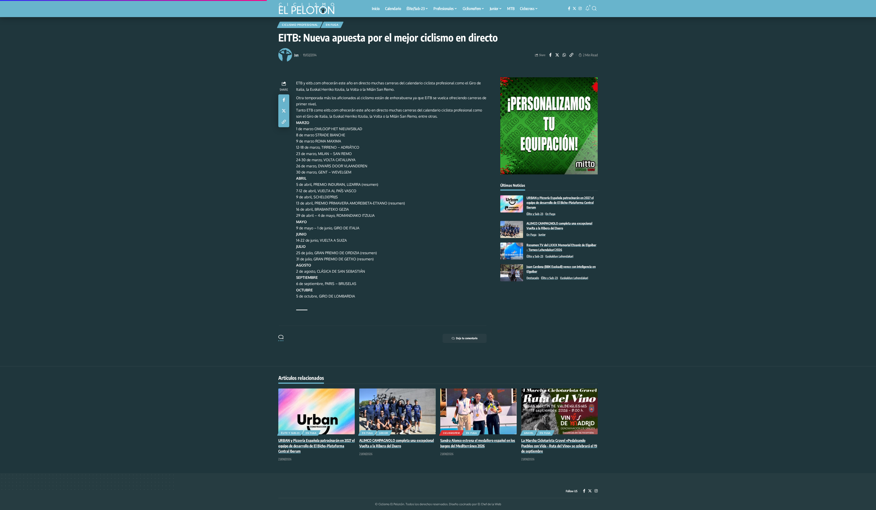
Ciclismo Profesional (300, 24)
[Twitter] (574, 8)
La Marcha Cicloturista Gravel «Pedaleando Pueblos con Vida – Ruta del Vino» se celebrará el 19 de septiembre (559, 445)
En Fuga (332, 24)
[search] (594, 8)
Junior (542, 234)
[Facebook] (569, 8)
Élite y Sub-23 (535, 214)
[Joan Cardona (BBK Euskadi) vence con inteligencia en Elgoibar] (511, 272)
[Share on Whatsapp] (564, 55)
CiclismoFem (451, 433)
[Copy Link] (571, 55)
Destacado (533, 278)
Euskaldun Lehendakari (559, 256)
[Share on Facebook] (550, 55)
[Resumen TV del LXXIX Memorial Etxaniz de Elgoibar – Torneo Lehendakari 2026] (511, 251)
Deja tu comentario (466, 338)
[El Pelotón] (308, 9)
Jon (296, 55)
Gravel (529, 433)
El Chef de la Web (489, 504)
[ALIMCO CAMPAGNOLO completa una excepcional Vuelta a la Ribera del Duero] (511, 229)
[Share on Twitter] (557, 55)
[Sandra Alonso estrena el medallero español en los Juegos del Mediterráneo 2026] (478, 411)
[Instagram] (580, 8)
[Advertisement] (549, 322)
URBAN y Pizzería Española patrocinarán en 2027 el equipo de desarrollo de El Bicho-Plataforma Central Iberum (560, 202)
